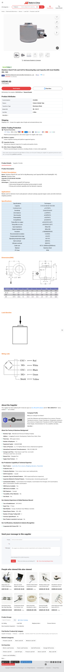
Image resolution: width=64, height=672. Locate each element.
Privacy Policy (56, 667)
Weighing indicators (31, 466)
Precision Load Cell (34, 11)
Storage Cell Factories (48, 648)
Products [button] (16, 7)
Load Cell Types (18, 651)
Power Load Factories (22, 648)
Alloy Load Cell (52, 651)
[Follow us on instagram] (56, 662)
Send (13, 561)
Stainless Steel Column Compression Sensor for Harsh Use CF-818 (32, 586)
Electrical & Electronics (11, 11)
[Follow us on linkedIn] (46, 664)
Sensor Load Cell (42, 651)
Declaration (48, 667)
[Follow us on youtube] (58, 662)
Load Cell (26, 11)
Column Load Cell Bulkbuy (9, 655)
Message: (8, 548)
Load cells (14, 466)
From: (8, 539)
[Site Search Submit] (41, 7)
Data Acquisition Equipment (8, 626)
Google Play (15, 662)
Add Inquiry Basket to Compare (32, 60)
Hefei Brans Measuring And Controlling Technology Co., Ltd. (19, 75)
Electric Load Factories (8, 648)
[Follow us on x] (53, 662)
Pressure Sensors (51, 623)
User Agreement (40, 667)
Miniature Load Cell (30, 640)
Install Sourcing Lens (9, 664)
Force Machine (20, 626)
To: (9, 544)
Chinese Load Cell (7, 651)
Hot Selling (4, 623)
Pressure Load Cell (29, 651)
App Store (5, 662)
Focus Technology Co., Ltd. (21, 667)
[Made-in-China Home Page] (32, 2)
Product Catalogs (23, 620)
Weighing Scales (36, 623)
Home (3, 11)
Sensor (20, 11)
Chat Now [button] (48, 88)
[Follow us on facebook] (51, 662)
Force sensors (22, 466)
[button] (2, 2)
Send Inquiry (16, 88)
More (3, 658)
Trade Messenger (26, 662)
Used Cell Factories (35, 648)
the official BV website (37, 407)
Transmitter (40, 466)
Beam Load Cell (19, 640)
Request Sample (28, 92)
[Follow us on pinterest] (60, 662)
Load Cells (19, 623)
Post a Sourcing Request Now (45, 561)
